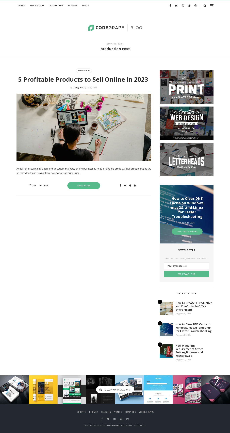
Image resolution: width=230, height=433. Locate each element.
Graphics (130, 412)
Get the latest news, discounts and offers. (187, 258)
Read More (83, 185)
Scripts (81, 412)
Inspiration (37, 5)
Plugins (106, 412)
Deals (85, 5)
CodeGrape (113, 425)
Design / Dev (56, 5)
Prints (117, 412)
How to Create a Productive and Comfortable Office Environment (193, 306)
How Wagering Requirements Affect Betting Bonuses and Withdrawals (200, 207)
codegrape (78, 87)
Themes (93, 412)
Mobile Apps (146, 412)
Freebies (73, 5)
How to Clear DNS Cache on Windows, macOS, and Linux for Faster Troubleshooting (193, 327)
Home (22, 5)
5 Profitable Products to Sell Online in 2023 (84, 79)
